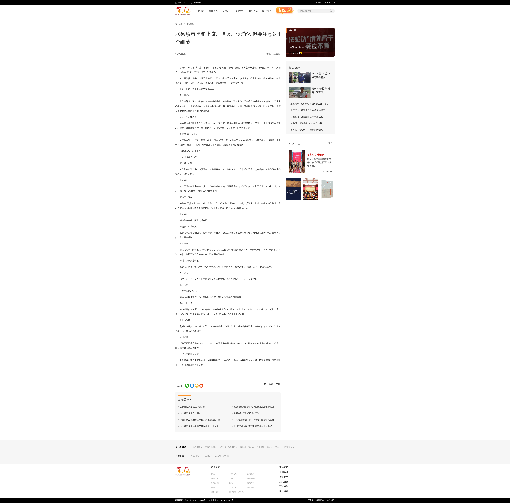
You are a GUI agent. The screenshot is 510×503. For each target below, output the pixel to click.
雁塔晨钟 (260, 447)
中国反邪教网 (196, 447)
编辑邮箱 (320, 500)
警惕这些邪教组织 (236, 492)
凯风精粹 (251, 488)
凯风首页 (181, 3)
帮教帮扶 (251, 483)
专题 (231, 479)
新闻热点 (213, 11)
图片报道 (191, 24)
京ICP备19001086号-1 (198, 500)
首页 (181, 24)
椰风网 (269, 447)
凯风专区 (215, 467)
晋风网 (243, 447)
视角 (231, 483)
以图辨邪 (215, 479)
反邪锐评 (251, 474)
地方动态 (233, 474)
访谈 (213, 474)
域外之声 (215, 488)
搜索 (331, 10)
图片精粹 (266, 11)
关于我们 (310, 500)
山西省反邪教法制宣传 (228, 447)
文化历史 (240, 11)
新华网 (226, 456)
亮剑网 (251, 447)
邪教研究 (215, 483)
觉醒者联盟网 (288, 447)
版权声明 (330, 500)
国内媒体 (233, 488)
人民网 (218, 456)
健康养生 (226, 11)
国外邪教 (215, 492)
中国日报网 (196, 456)
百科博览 (253, 11)
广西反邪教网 (210, 447)
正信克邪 (200, 11)
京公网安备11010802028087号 (221, 500)
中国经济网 (207, 456)
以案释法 (251, 479)
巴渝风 (277, 447)
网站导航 (197, 3)
